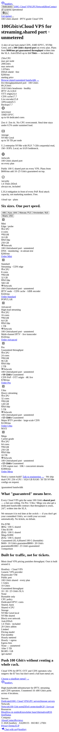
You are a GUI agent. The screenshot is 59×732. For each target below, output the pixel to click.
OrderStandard (8, 296)
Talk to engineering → (33, 476)
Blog (46, 6)
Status (8, 715)
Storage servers (47, 701)
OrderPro (6, 382)
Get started (6, 16)
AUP (16, 725)
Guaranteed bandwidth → (26, 80)
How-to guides (13, 712)
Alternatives (42, 712)
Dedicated (6, 7)
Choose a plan (8, 678)
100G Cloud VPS (22, 6)
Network (40, 6)
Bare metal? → (22, 678)
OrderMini (6, 256)
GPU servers (34, 701)
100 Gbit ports (16, 706)
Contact (53, 6)
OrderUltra (6, 425)
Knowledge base (28, 712)
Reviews (19, 720)
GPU (33, 6)
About (4, 720)
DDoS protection (31, 706)
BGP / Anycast (47, 706)
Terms (11, 725)
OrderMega (7, 471)
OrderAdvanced (9, 339)
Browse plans (7, 80)
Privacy (4, 725)
